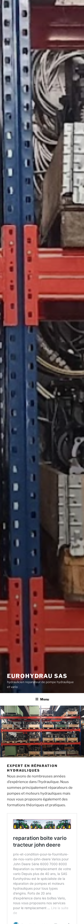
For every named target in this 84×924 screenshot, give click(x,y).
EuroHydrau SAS (37, 676)
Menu (44, 699)
